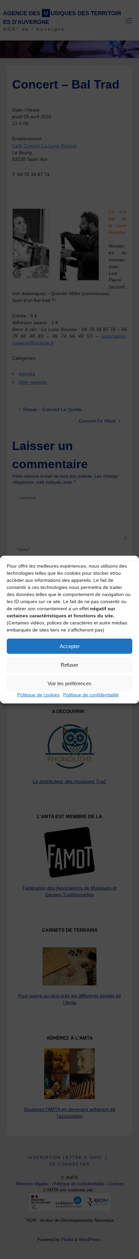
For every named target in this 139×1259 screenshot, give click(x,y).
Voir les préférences (69, 683)
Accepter (70, 646)
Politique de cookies (38, 694)
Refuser (69, 664)
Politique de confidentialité (91, 694)
